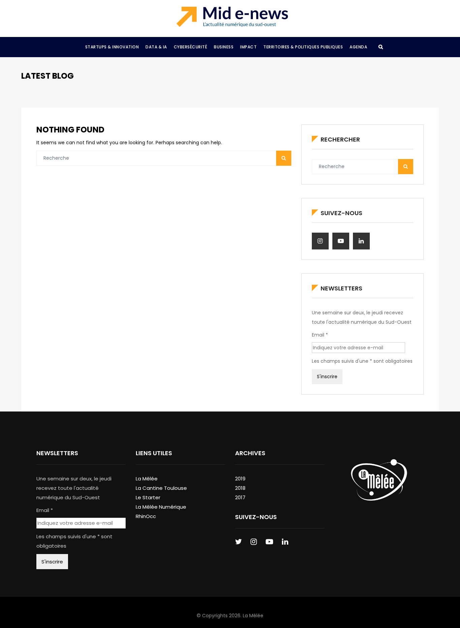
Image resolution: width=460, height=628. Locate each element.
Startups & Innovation (112, 47)
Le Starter (148, 497)
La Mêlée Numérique (161, 506)
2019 (240, 478)
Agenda (358, 47)
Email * (320, 334)
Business (223, 47)
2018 (240, 488)
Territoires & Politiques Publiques (303, 47)
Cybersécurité (190, 47)
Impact (248, 47)
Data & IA (156, 47)
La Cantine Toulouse (161, 488)
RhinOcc (146, 516)
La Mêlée (147, 478)
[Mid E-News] (232, 16)
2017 (240, 497)
